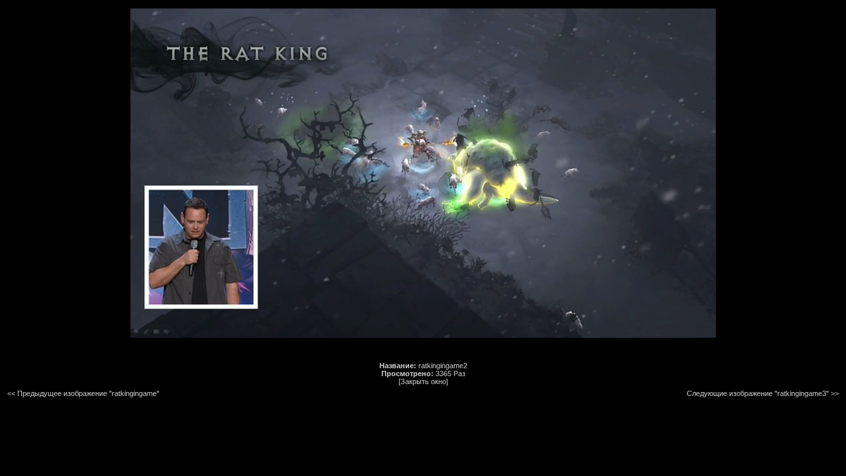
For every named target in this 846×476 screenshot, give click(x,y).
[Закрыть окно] (423, 381)
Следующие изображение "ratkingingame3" (758, 393)
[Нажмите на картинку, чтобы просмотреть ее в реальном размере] (423, 335)
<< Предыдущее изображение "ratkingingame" (83, 393)
